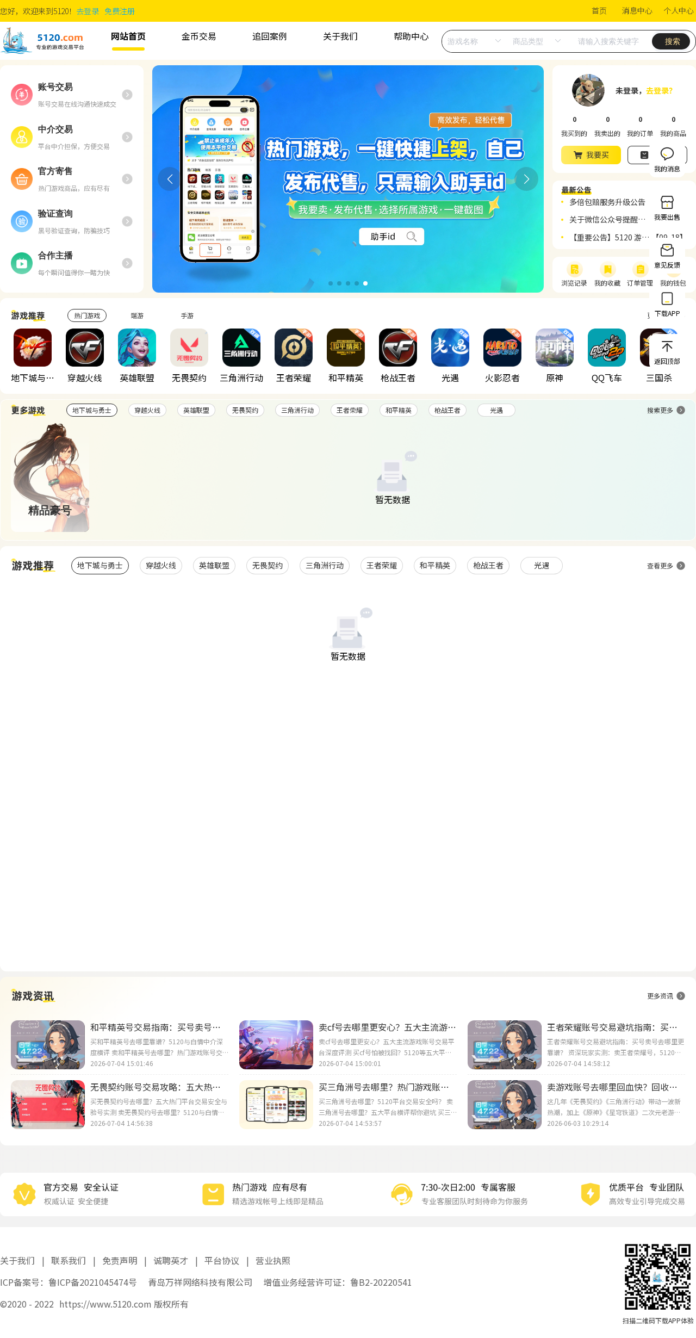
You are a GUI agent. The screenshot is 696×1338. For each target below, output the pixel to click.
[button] (330, 283)
